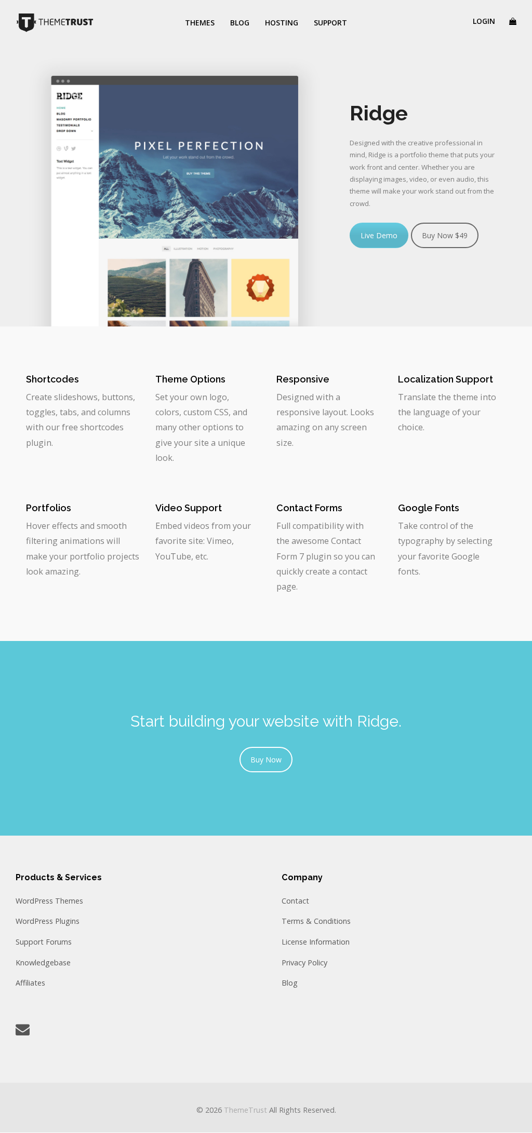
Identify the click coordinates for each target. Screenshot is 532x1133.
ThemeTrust (245, 1110)
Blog (290, 983)
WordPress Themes (49, 901)
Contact (295, 901)
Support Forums (44, 942)
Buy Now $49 (445, 235)
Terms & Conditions (316, 921)
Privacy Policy (304, 962)
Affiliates (30, 983)
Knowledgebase (43, 962)
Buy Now (266, 760)
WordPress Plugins (47, 921)
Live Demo (379, 235)
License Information (316, 942)
